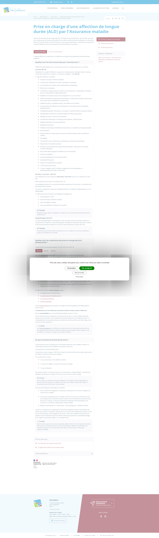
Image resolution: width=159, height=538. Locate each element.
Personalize (71, 268)
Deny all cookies (79, 272)
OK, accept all (87, 268)
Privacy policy (79, 276)
